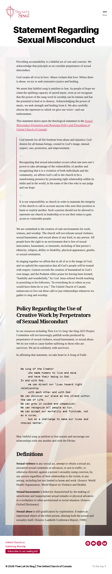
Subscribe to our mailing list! (23, 551)
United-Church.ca (14, 542)
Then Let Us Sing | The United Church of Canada (43, 566)
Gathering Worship (15, 546)
